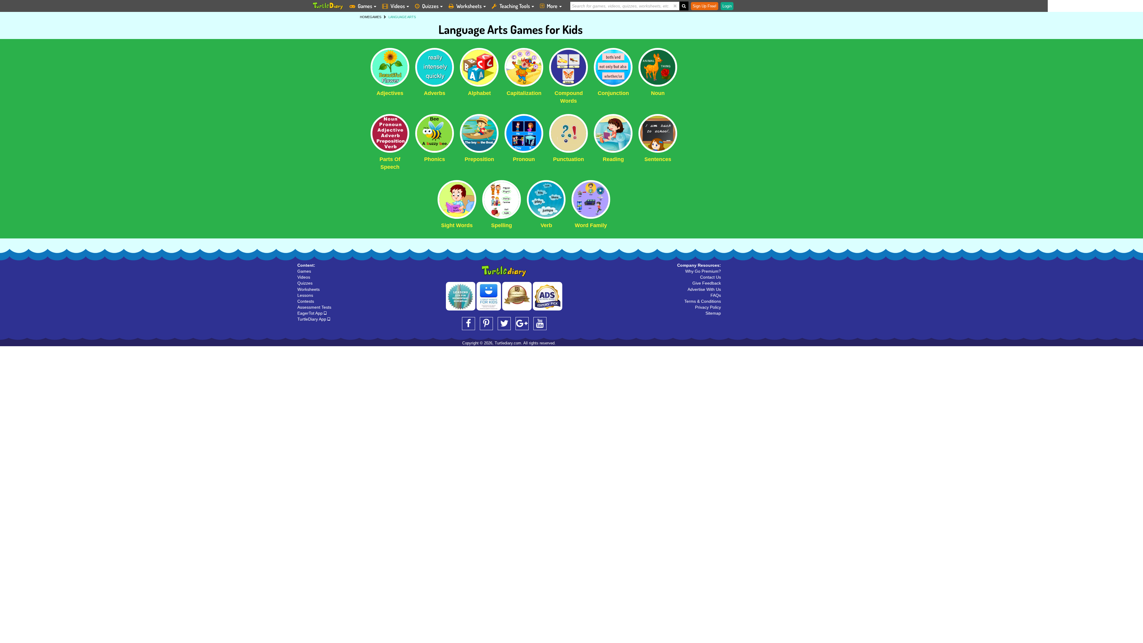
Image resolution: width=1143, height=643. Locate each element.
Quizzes (430, 6)
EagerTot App (310, 313)
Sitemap (713, 313)
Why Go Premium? (703, 271)
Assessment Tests (314, 307)
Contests (305, 301)
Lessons (305, 295)
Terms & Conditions (702, 301)
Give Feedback (706, 283)
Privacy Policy (708, 307)
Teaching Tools (514, 6)
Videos (397, 6)
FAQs (716, 295)
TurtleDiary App (312, 319)
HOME (365, 17)
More (552, 6)
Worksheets (469, 6)
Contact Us (710, 277)
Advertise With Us (704, 289)
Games (365, 6)
